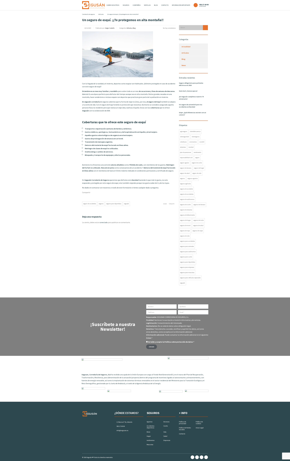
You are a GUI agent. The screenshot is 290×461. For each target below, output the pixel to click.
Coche (165, 426)
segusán (126, 204)
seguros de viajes (197, 231)
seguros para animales (187, 246)
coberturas (183, 142)
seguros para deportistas (113, 204)
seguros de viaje (185, 231)
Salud (165, 436)
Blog (156, 5)
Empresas (166, 440)
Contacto (165, 5)
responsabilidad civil (186, 158)
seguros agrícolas (185, 184)
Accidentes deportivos (150, 427)
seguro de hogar (199, 168)
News (184, 65)
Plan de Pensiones (185, 152)
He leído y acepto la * (171, 342)
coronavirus (193, 142)
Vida (164, 432)
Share (165, 204)
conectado (103, 222)
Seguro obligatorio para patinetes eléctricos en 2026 (191, 84)
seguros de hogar (185, 220)
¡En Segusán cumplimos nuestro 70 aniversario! (191, 98)
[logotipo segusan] (93, 5)
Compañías (137, 5)
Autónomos (151, 440)
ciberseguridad (184, 137)
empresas (183, 147)
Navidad (190, 147)
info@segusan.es (122, 430)
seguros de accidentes (186, 194)
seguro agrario (184, 163)
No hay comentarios (169, 28)
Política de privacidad (182, 422)
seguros (101, 204)
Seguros (126, 5)
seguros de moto (198, 220)
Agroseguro (183, 131)
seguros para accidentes (187, 241)
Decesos (166, 422)
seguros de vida (185, 236)
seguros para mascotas (187, 272)
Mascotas (150, 444)
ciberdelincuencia (195, 131)
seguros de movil (185, 225)
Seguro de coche (197, 163)
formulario (127, 187)
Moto (148, 432)
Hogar (149, 436)
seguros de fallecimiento (187, 215)
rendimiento (197, 152)
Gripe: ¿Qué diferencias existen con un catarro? (192, 114)
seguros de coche (185, 205)
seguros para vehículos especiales (190, 278)
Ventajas (147, 5)
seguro (197, 158)
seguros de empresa (186, 210)
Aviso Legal (199, 428)
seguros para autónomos (188, 252)
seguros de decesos (199, 205)
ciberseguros (195, 137)
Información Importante (181, 5)
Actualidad (186, 46)
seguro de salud (185, 173)
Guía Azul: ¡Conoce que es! (188, 91)
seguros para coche (186, 257)
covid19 (201, 142)
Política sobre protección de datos (178, 342)
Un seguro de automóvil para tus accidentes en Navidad (190, 106)
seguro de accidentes (89, 204)
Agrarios (149, 422)
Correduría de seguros (88, 14)
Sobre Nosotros (112, 5)
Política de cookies (199, 422)
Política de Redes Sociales (185, 428)
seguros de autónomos (187, 199)
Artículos (185, 53)
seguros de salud (198, 225)
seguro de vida (196, 173)
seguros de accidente (186, 189)
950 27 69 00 (121, 426)
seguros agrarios (192, 178)
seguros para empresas (187, 267)
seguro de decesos (185, 168)
